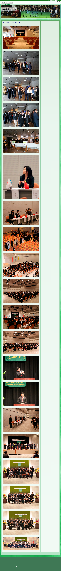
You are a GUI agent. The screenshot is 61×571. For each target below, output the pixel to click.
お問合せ (49, 0)
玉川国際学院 (19, 557)
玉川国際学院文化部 (35, 557)
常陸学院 (3, 557)
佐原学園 (48, 557)
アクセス (53, 0)
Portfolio (58, 1)
